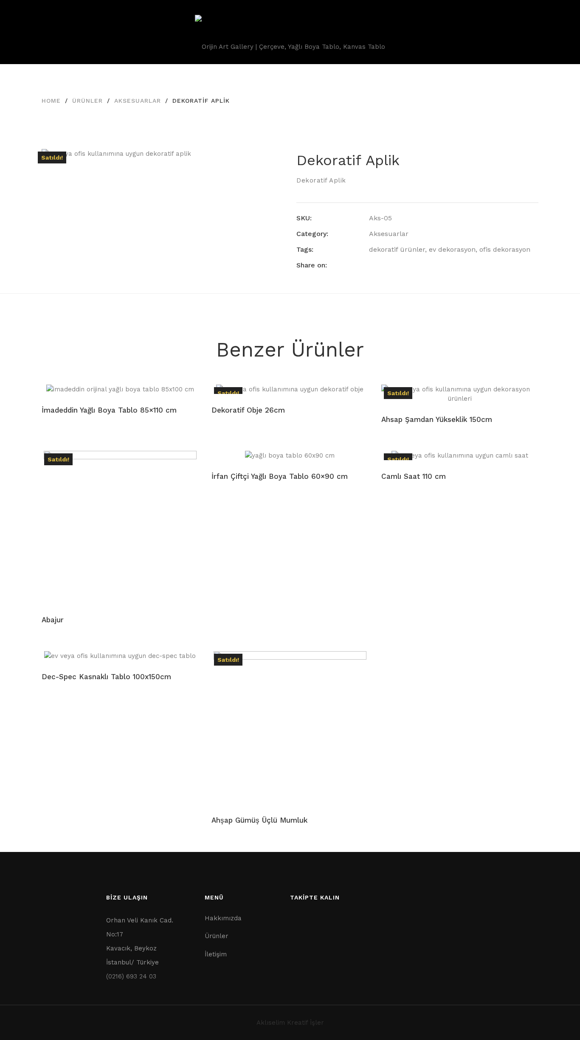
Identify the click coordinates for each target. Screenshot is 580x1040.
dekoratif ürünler (397, 249)
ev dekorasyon (452, 249)
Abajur (53, 620)
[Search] (545, 32)
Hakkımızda (223, 918)
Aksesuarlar (137, 100)
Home (51, 100)
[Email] (418, 265)
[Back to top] (556, 1016)
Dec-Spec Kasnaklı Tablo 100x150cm (106, 676)
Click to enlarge (270, 163)
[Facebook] (371, 265)
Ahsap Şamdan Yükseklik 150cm (436, 419)
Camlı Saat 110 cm (413, 476)
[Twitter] (387, 265)
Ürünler (87, 100)
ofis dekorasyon (504, 249)
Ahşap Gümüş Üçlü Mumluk (259, 820)
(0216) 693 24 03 (131, 976)
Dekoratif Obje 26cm (248, 410)
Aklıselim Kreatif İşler (290, 1022)
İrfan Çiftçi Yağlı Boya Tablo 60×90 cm (279, 476)
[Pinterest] (402, 265)
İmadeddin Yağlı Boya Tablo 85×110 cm (109, 410)
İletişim (216, 954)
